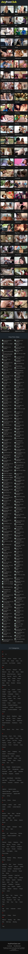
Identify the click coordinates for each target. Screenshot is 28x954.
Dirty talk (8, 718)
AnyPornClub (17, 478)
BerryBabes (17, 377)
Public (3, 851)
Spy (12, 882)
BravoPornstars (6, 423)
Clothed (9, 698)
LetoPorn (4, 505)
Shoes (9, 871)
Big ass (19, 674)
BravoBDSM (5, 573)
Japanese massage (6, 791)
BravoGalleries (6, 508)
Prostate (13, 848)
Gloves (15, 758)
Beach (22, 671)
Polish (3, 846)
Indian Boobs (18, 778)
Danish (8, 716)
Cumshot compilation (12, 709)
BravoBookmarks (6, 427)
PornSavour (5, 501)
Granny (9, 760)
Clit (18, 696)
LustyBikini (17, 566)
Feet (7, 738)
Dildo (3, 718)
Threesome (9, 899)
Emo (13, 729)
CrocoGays (17, 423)
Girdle (12, 756)
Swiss (3, 890)
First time (14, 740)
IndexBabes (17, 373)
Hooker (10, 771)
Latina (19, 804)
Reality (3, 857)
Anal (20, 658)
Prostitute (20, 848)
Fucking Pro (5, 576)
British (8, 683)
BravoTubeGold (6, 579)
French (10, 744)
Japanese (4, 789)
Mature (11, 815)
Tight (19, 899)
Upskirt (3, 910)
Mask (13, 813)
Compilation (4, 700)
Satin (10, 864)
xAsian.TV (17, 396)
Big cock (9, 676)
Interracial (17, 782)
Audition (19, 663)
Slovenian (10, 875)
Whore (19, 919)
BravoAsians (5, 480)
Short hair (15, 871)
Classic (14, 696)
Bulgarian (4, 685)
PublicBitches (5, 419)
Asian (17, 660)
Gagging (4, 751)
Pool (8, 846)
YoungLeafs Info (6, 465)
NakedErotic (5, 409)
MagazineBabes (6, 596)
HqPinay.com (18, 488)
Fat (3, 738)
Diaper (20, 716)
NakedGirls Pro (6, 566)
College (19, 698)
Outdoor (4, 837)
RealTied (17, 419)
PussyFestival (5, 532)
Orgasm (4, 835)
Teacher (16, 895)
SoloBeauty (17, 608)
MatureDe (17, 387)
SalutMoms (17, 468)
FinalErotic (5, 458)
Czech (3, 711)
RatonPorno (17, 579)
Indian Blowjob (10, 778)
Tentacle (14, 897)
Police (19, 844)
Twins (3, 904)
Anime (3, 660)
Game (9, 751)
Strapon (3, 886)
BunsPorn (5, 624)
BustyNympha (5, 471)
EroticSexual (17, 622)
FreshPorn (5, 593)
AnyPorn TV (5, 406)
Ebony (3, 729)
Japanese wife (17, 793)
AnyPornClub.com (9, 2)
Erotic (17, 729)
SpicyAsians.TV (6, 377)
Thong (3, 899)
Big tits (15, 676)
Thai (19, 897)
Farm (15, 736)
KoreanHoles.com (6, 526)
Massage (18, 813)
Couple (14, 702)
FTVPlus (17, 403)
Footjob (19, 742)
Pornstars (13, 846)
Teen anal (8, 897)
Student (13, 886)
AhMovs (16, 569)
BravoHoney (17, 426)
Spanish (13, 879)
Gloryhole (10, 758)
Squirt (16, 882)
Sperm (3, 882)
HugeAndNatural (18, 599)
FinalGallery (17, 612)
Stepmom (4, 884)
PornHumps (17, 595)
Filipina (3, 740)
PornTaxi (17, 553)
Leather (3, 806)
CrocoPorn (17, 556)
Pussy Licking (5, 853)
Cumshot (4, 709)
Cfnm (20, 691)
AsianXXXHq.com (19, 440)
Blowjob (19, 678)
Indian (3, 778)
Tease (21, 895)
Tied (15, 899)
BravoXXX (5, 360)
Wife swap (8, 921)
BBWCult (17, 345)
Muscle (3, 822)
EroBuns (4, 386)
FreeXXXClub (5, 608)
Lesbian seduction (17, 806)
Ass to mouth (12, 663)
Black (9, 678)
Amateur (15, 658)
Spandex (8, 879)
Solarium (21, 877)
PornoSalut (17, 530)
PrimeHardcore (6, 416)
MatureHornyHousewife (7, 354)
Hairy (3, 767)
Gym (8, 762)
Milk (3, 820)
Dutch (3, 725)
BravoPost (17, 559)
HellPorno (17, 351)
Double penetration (6, 722)
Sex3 (9, 604)
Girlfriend (18, 756)
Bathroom (4, 671)
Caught (9, 691)
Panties (9, 842)
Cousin (19, 702)
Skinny (7, 873)
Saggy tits (4, 864)
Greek (14, 760)
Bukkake (19, 683)
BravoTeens (17, 444)
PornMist (17, 585)
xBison (10, 473)
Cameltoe (4, 689)
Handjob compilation (16, 767)
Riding (14, 857)
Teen (3, 897)
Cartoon (13, 689)
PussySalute (17, 533)
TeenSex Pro (17, 515)
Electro (8, 729)
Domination (8, 720)
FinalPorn (4, 627)
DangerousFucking (19, 499)
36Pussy (17, 627)
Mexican (4, 817)
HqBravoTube (18, 348)
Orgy (19, 835)
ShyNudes (17, 457)
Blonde (13, 678)
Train (16, 902)
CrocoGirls (17, 413)
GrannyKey (5, 383)
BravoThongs (18, 358)
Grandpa (4, 760)
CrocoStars (17, 602)
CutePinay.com (6, 490)
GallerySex (17, 572)
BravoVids (5, 529)
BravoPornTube (18, 539)
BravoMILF (17, 429)
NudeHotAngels (6, 641)
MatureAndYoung (18, 366)
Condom (11, 700)
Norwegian (15, 826)
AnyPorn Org (5, 553)
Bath (20, 669)
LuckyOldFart (18, 633)
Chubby (3, 696)
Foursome (4, 744)
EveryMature (5, 440)
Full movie (16, 744)
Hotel (15, 771)
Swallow (4, 888)
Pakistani (4, 842)
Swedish (9, 888)
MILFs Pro (5, 631)
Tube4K (11, 477)
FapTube (4, 518)
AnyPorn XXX (18, 637)
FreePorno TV (5, 370)
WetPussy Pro (6, 468)
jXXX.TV (17, 549)
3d (5, 654)
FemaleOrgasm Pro (7, 589)
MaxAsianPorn (6, 484)
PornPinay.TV (18, 546)
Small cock (17, 875)
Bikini (20, 676)
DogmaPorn (17, 484)
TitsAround (5, 390)
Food (14, 742)
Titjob (3, 902)
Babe (3, 669)
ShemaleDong (5, 487)
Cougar (9, 702)
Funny (21, 744)
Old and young (13, 833)
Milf (13, 817)
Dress (20, 722)
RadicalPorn (5, 444)
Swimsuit (15, 888)
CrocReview (17, 433)
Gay (20, 751)
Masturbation (5, 815)
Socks (15, 877)
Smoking (10, 877)
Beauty (3, 674)
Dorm (14, 720)
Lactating (4, 804)
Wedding (10, 919)
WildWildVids (5, 511)
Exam (22, 729)
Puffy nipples (10, 851)
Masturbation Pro (6, 495)
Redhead (9, 857)
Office (3, 833)
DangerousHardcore (19, 370)
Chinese (17, 694)
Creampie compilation (12, 705)
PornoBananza (6, 363)
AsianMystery (18, 460)
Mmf (7, 820)
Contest (3, 702)
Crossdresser (5, 707)
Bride (3, 683)
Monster (21, 820)
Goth (20, 758)
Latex (15, 804)
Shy (3, 873)
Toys (12, 902)
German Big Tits (5, 756)
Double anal (19, 720)
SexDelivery (5, 521)
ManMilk (17, 589)
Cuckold (11, 707)
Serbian (21, 866)
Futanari (4, 747)
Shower (20, 871)
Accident (4, 658)
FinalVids (4, 570)
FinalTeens (17, 341)
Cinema (9, 696)
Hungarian (11, 773)
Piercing (8, 844)
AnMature (17, 380)
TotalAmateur (5, 614)
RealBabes (5, 450)
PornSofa (4, 550)
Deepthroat (14, 716)
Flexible (9, 742)
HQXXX (11, 581)
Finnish (8, 740)
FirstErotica (17, 494)
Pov (3, 848)
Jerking (8, 795)
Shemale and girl (17, 868)
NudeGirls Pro (5, 618)
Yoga (3, 926)
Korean (14, 800)
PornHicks (17, 400)
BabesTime (17, 536)
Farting (19, 736)
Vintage (9, 915)
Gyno (12, 762)
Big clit (3, 676)
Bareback (15, 669)
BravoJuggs (5, 447)
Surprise (19, 886)
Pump (16, 851)
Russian (9, 860)
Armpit (12, 660)
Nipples (8, 826)
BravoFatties (5, 400)
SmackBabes (18, 605)
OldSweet (5, 373)
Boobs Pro (5, 621)
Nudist (20, 826)
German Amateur (11, 753)
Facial (10, 736)
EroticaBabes (5, 430)
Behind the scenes (11, 674)
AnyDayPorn (5, 413)
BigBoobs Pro (18, 582)
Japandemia (17, 543)
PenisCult (17, 491)
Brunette (13, 683)
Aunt (3, 665)
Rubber (3, 860)
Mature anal (17, 815)
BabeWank (17, 562)
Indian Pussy (12, 780)
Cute (20, 709)
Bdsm (17, 671)
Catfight (3, 691)
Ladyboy (10, 804)
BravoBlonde (17, 383)
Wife (3, 921)
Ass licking (4, 663)
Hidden (22, 769)
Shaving (4, 868)
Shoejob (4, 871)
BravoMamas (18, 390)
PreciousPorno (6, 498)
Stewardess (10, 884)
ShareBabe (5, 611)
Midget (9, 817)
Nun (3, 829)
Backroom (9, 669)
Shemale (9, 868)
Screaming (20, 864)
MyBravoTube (18, 522)
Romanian (20, 857)
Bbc (9, 671)
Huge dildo (4, 773)
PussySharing (5, 535)
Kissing (3, 800)
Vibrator (3, 915)
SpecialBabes (18, 481)
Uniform (19, 908)
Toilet (8, 902)
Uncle (7, 908)
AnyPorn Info (5, 563)
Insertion (4, 782)
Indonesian (19, 780)
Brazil (18, 680)
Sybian (8, 890)
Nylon (12, 829)
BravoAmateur (18, 450)
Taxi (11, 895)
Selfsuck (16, 866)
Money (15, 820)
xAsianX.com (5, 434)
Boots (9, 680)
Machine (4, 813)
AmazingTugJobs (18, 526)
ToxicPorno (17, 615)
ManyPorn (5, 599)
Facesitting (4, 736)
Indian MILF (4, 780)
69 (2, 654)
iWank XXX (17, 393)
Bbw (13, 671)
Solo (3, 879)
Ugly (3, 908)
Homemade (4, 771)
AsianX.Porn (5, 367)
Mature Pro (17, 505)
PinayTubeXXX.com (19, 465)
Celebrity (14, 691)
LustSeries (5, 634)
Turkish (21, 902)
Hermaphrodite (15, 769)
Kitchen (9, 800)
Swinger (21, 888)
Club (14, 698)
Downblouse (14, 722)
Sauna (14, 864)
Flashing (4, 742)
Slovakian (4, 875)
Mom (11, 820)
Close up (4, 698)
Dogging (19, 718)
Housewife (21, 771)
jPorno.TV (17, 512)
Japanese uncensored (6, 793)
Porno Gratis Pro (6, 602)
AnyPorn (17, 416)
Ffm (21, 738)
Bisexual (4, 678)
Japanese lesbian (12, 789)
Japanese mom (15, 791)
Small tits (4, 877)
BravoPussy (5, 539)
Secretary (4, 866)
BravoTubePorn (18, 454)
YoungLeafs (5, 380)
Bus (9, 685)
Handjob (8, 767)
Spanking (19, 879)
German (4, 753)
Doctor (14, 718)
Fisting (20, 740)
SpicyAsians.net (18, 630)
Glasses (4, 758)
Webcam (4, 919)
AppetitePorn (5, 403)
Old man (20, 833)
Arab (8, 660)
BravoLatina (17, 618)
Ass (21, 660)
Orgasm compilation (12, 835)
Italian (22, 782)
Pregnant (8, 848)
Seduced (10, 866)
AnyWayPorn (17, 361)
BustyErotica (5, 341)
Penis (3, 844)
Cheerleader (10, 694)
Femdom (11, 738)
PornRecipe (5, 556)
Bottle (14, 680)
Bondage (4, 680)
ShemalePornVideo (19, 641)
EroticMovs (5, 348)
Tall (3, 895)
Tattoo (7, 895)
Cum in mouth (18, 707)
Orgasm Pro (17, 502)
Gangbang (14, 751)
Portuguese (19, 846)
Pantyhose (16, 842)
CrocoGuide (17, 406)
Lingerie (3, 809)
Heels (9, 769)
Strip (9, 886)
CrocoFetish (5, 396)
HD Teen (4, 769)
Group (3, 762)
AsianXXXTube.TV (6, 455)
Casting (18, 689)
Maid (9, 813)
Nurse (7, 829)
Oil (7, 833)
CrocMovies (5, 515)
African (9, 658)
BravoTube (17, 447)
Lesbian (9, 806)
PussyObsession (6, 547)
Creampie (4, 705)
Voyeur (14, 915)
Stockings (17, 884)
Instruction (10, 782)
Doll (3, 720)
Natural (3, 826)
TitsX (22, 624)
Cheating (4, 694)
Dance (3, 716)
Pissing (13, 844)
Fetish (17, 738)
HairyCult (17, 475)
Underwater (13, 908)
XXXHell (4, 560)
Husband (17, 773)
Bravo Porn (5, 357)
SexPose (4, 393)
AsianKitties (5, 461)
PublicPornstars (18, 509)
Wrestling (15, 921)
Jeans (3, 795)
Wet (14, 919)
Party (21, 842)
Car (9, 689)
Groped (19, 760)
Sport (8, 882)
